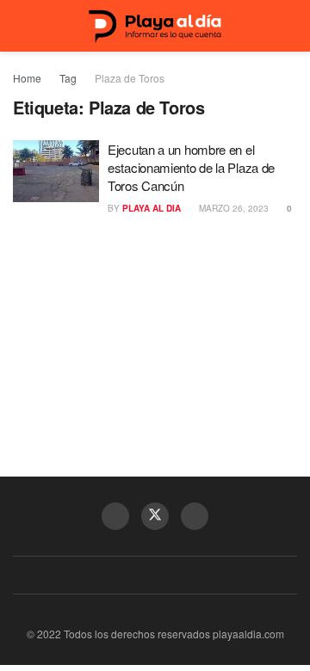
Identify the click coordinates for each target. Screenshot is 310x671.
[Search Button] (289, 26)
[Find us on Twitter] (155, 516)
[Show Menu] (20, 26)
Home (27, 78)
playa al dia (151, 208)
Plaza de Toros (129, 78)
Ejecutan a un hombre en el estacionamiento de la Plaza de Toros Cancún (191, 167)
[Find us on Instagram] (194, 516)
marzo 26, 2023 (232, 208)
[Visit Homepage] (155, 26)
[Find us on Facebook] (115, 516)
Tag (68, 78)
